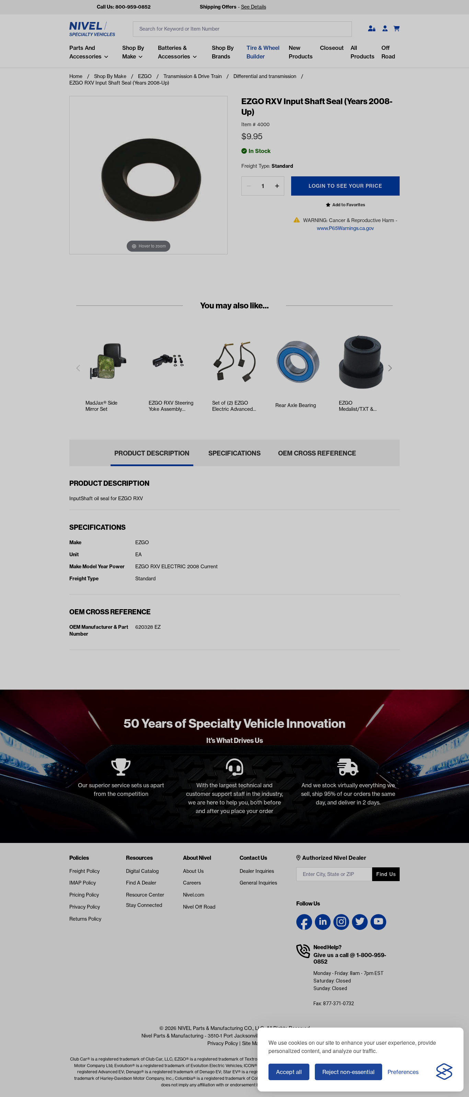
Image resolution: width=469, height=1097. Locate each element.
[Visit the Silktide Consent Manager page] (444, 1072)
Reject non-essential (348, 1071)
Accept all (289, 1071)
